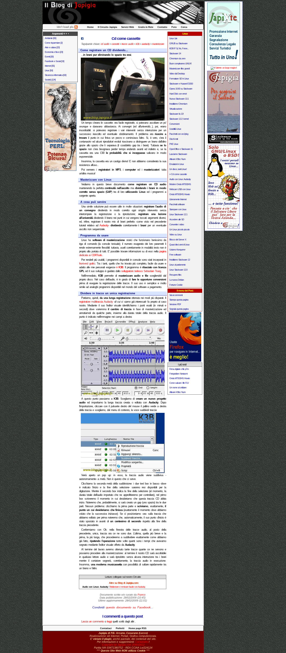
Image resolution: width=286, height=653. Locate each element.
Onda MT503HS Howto (179, 194)
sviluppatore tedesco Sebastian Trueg (141, 271)
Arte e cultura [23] (52, 47)
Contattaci (106, 628)
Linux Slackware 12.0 (178, 269)
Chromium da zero (177, 58)
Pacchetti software (177, 204)
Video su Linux (175, 234)
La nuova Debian (176, 280)
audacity (146, 44)
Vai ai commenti (175, 295)
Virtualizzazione (175, 109)
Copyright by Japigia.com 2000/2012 (123, 644)
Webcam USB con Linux (180, 189)
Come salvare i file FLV (179, 383)
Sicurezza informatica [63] (55, 75)
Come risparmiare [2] (53, 42)
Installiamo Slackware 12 (179, 259)
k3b (137, 44)
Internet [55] (49, 66)
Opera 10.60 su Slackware (180, 88)
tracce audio (128, 44)
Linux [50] (49, 70)
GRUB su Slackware (178, 43)
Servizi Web (127, 27)
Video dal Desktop (177, 73)
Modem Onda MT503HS (180, 184)
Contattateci (142, 641)
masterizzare (158, 44)
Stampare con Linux (177, 209)
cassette (115, 44)
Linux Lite (173, 38)
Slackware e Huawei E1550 (181, 83)
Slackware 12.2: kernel (178, 119)
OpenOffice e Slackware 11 (181, 149)
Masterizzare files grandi (179, 68)
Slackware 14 (175, 53)
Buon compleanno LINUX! (180, 63)
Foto (174, 27)
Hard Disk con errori (178, 93)
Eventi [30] (49, 56)
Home (90, 27)
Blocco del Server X (177, 239)
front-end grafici (87, 263)
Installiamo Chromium (178, 103)
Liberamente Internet (177, 199)
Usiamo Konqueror (177, 249)
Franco (142, 594)
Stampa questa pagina (178, 299)
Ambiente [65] (50, 38)
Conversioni (174, 124)
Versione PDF (175, 304)
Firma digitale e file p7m (179, 369)
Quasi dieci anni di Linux (179, 244)
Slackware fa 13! (176, 114)
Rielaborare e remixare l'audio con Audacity (127, 587)
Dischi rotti (173, 139)
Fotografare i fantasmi (178, 373)
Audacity (103, 225)
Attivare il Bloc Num (177, 159)
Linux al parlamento (177, 264)
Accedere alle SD (176, 219)
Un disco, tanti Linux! (178, 169)
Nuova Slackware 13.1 (179, 98)
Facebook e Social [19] (54, 61)
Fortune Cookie (175, 285)
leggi (109, 621)
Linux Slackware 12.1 (178, 214)
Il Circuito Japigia (107, 27)
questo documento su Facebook (128, 607)
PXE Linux (173, 144)
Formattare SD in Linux (179, 78)
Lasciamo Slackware (178, 154)
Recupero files (175, 274)
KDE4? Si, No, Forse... (178, 48)
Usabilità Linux (175, 129)
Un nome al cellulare (177, 387)
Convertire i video (176, 224)
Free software (175, 254)
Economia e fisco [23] (54, 52)
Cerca (184, 27)
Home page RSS (137, 628)
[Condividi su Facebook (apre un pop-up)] (82, 38)
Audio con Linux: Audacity (180, 179)
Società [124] (50, 79)
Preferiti (120, 628)
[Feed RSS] (76, 27)
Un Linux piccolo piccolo (179, 229)
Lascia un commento (92, 621)
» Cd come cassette (178, 174)
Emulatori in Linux (176, 164)
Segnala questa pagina (178, 309)
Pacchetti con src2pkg (178, 134)
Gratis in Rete (145, 27)
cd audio (105, 44)
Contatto (162, 27)
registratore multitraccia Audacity (96, 301)
